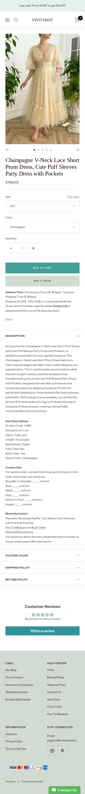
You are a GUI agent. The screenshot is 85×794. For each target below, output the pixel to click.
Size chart (73, 196)
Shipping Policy (17, 567)
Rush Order (39, 527)
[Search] (16, 20)
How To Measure (15, 527)
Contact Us (54, 692)
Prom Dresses (14, 677)
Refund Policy (24, 532)
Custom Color (16, 555)
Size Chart (53, 699)
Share (9, 319)
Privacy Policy (13, 741)
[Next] (78, 149)
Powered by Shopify (32, 781)
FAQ (8, 532)
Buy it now (42, 280)
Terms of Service (15, 748)
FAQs (50, 670)
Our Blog (10, 670)
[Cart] (77, 20)
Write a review (42, 631)
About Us (11, 734)
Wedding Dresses (16, 692)
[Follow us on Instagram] (52, 751)
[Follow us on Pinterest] (62, 751)
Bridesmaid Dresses (18, 699)
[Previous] (7, 149)
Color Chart (54, 706)
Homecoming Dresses (19, 684)
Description (15, 335)
